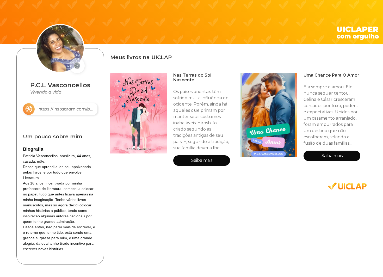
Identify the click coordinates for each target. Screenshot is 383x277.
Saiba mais (201, 160)
